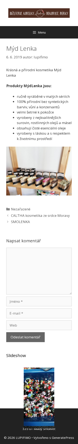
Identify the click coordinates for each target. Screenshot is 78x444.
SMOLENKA (20, 221)
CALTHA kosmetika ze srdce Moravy (40, 215)
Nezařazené (20, 209)
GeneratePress (63, 438)
